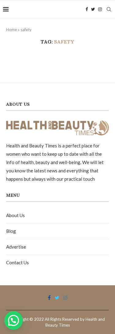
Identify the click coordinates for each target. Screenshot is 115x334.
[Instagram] (100, 9)
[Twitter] (93, 9)
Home (11, 29)
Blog (11, 231)
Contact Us (17, 262)
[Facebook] (87, 9)
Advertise (16, 246)
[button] (13, 320)
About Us (15, 215)
